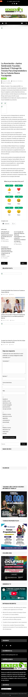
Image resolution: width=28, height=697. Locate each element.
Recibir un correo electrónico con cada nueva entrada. (7, 430)
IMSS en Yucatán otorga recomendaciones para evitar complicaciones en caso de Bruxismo (24, 263)
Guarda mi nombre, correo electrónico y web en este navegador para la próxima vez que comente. (7, 404)
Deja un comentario (6, 83)
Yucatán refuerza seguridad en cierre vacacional (15, 622)
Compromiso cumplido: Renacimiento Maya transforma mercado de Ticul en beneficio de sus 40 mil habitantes (15, 627)
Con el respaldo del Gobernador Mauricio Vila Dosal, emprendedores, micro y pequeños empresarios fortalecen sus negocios (20, 236)
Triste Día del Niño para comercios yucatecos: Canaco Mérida (13, 291)
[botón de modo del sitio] (22, 23)
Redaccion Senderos (17, 81)
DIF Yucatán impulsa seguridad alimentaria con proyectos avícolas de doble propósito (14, 618)
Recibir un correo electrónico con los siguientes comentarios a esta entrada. (7, 418)
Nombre (5, 376)
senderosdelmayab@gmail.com (9, 654)
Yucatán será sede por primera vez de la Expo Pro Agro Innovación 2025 (13, 341)
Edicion (12, 294)
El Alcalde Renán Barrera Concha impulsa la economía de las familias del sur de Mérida (7, 235)
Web (4, 390)
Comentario (6, 361)
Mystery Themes (14, 695)
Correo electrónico (7, 383)
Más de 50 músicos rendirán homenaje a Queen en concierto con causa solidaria (14, 613)
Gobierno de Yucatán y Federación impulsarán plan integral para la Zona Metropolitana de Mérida (13, 316)
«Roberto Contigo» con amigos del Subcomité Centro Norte (5, 263)
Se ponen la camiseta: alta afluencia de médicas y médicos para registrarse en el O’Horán (14, 608)
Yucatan (4, 78)
